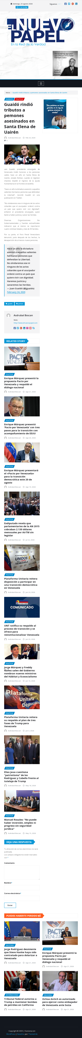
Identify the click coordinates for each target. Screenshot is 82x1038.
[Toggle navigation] (41, 83)
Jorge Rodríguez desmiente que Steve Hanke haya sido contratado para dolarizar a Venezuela (20, 953)
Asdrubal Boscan (14, 138)
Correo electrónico (12, 893)
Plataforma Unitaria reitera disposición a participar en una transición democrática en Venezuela (20, 583)
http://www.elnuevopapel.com (25, 323)
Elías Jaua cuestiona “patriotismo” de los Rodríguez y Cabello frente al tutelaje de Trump (21, 776)
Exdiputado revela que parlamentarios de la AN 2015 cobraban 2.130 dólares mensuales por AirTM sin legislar (22, 529)
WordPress (10, 1034)
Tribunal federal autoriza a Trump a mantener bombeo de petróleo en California (20, 1001)
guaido (10, 304)
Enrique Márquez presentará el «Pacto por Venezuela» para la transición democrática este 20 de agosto (21, 476)
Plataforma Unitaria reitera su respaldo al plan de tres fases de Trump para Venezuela (20, 721)
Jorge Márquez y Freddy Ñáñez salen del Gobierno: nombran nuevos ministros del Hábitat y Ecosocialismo (20, 672)
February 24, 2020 (16, 292)
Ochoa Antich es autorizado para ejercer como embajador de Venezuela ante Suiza (59, 1002)
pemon (20, 304)
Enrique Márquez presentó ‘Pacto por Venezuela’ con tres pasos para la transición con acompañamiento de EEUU (22, 429)
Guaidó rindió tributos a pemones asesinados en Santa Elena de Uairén (39, 92)
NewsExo (20, 1034)
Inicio (8, 92)
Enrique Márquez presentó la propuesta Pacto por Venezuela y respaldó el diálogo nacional (21, 383)
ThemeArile (32, 1034)
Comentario (9, 863)
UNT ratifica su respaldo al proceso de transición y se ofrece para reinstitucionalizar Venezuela (21, 630)
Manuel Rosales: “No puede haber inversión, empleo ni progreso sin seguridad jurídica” (20, 824)
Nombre (8, 883)
